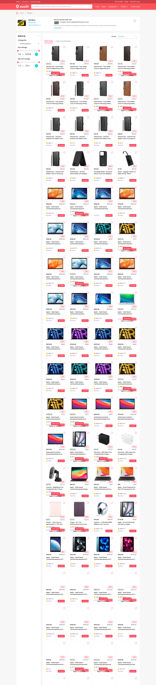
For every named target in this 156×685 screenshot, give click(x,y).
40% (62, 482)
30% (62, 447)
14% (86, 131)
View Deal (55, 73)
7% (86, 447)
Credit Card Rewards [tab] (62, 41)
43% (134, 201)
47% (110, 657)
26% (134, 271)
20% (62, 341)
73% (134, 166)
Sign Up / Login (135, 2)
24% (110, 622)
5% (134, 61)
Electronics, (32, 23)
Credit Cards (135, 7)
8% (62, 412)
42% (62, 201)
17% (63, 587)
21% (134, 341)
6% (62, 61)
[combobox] (66, 6)
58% (86, 306)
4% (86, 61)
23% (86, 622)
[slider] (18, 51)
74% (62, 552)
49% (86, 517)
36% (62, 271)
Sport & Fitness (33, 25)
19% (134, 236)
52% (110, 271)
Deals (104, 7)
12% (134, 552)
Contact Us (25, 2)
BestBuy (29, 13)
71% (86, 482)
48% (86, 271)
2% (86, 96)
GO (36, 54)
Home (22, 13)
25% (110, 447)
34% (110, 166)
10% (110, 96)
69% (110, 131)
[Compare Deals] (64, 47)
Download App (35, 2)
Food (97, 7)
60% (134, 306)
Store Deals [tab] (48, 41)
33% (134, 657)
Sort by (114, 36)
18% (63, 131)
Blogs (126, 2)
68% (62, 517)
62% (86, 236)
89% (86, 657)
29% (86, 341)
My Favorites (119, 2)
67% (62, 96)
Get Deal (85, 75)
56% (86, 201)
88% (62, 236)
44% (110, 306)
